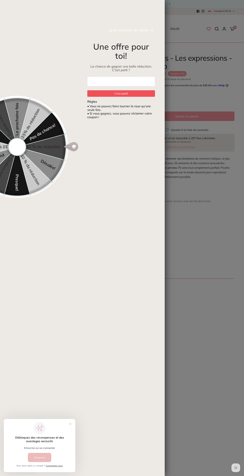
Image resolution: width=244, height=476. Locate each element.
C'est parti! (121, 93)
